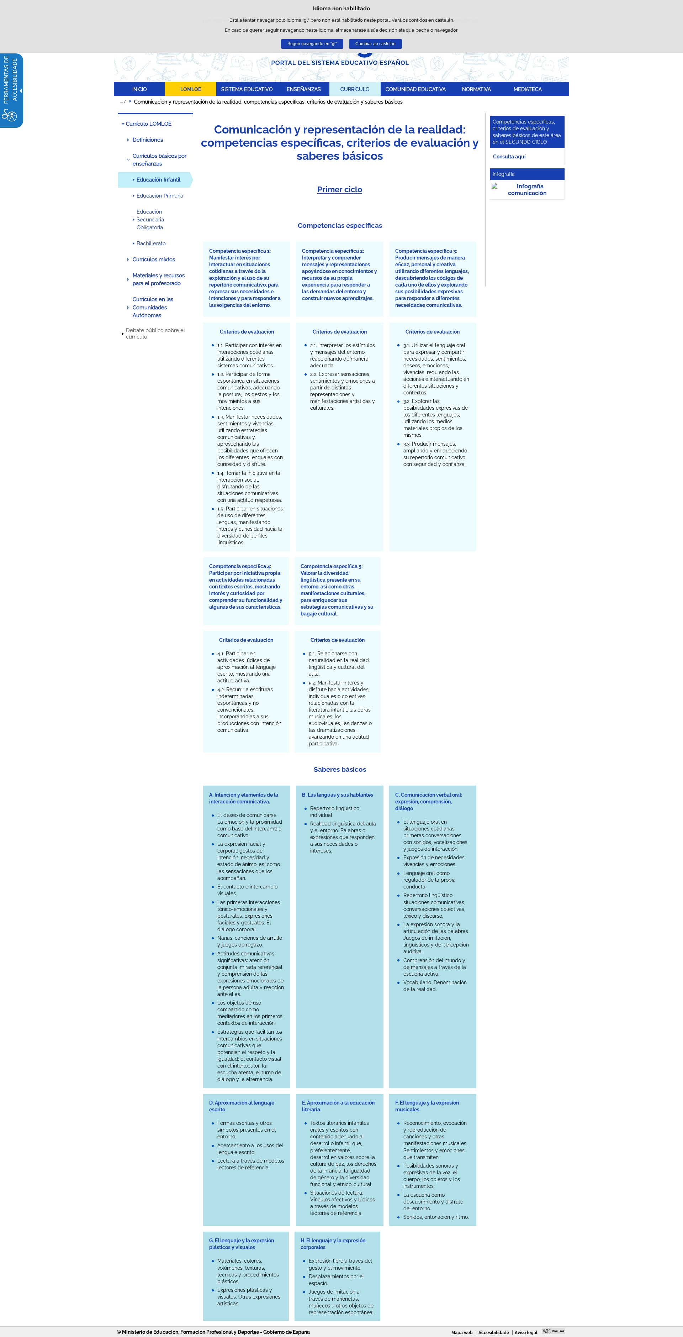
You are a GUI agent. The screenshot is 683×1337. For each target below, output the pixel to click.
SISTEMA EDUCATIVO (247, 89)
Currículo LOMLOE (148, 124)
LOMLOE (190, 89)
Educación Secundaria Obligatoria (150, 220)
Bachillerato (151, 243)
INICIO (139, 89)
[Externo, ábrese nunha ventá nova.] (527, 189)
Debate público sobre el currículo (155, 333)
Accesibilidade (493, 1332)
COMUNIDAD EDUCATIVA (416, 89)
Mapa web (462, 1332)
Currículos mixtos (154, 259)
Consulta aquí (509, 156)
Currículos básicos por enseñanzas (159, 160)
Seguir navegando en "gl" (312, 43)
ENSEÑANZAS (304, 89)
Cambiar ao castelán (375, 43)
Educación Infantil (158, 180)
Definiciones (148, 140)
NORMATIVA (476, 89)
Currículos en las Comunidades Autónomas (153, 307)
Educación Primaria (160, 196)
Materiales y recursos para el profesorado (159, 279)
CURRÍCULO (355, 89)
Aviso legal (526, 1332)
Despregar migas (122, 101)
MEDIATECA (528, 89)
